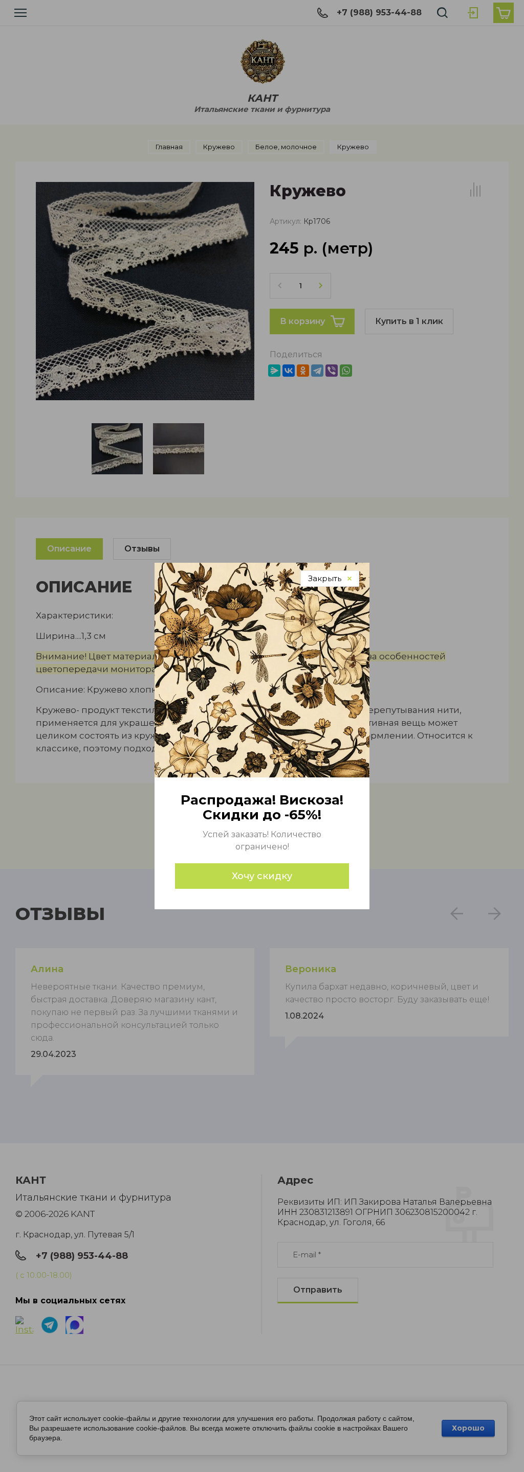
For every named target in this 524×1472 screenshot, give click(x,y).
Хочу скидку (262, 876)
